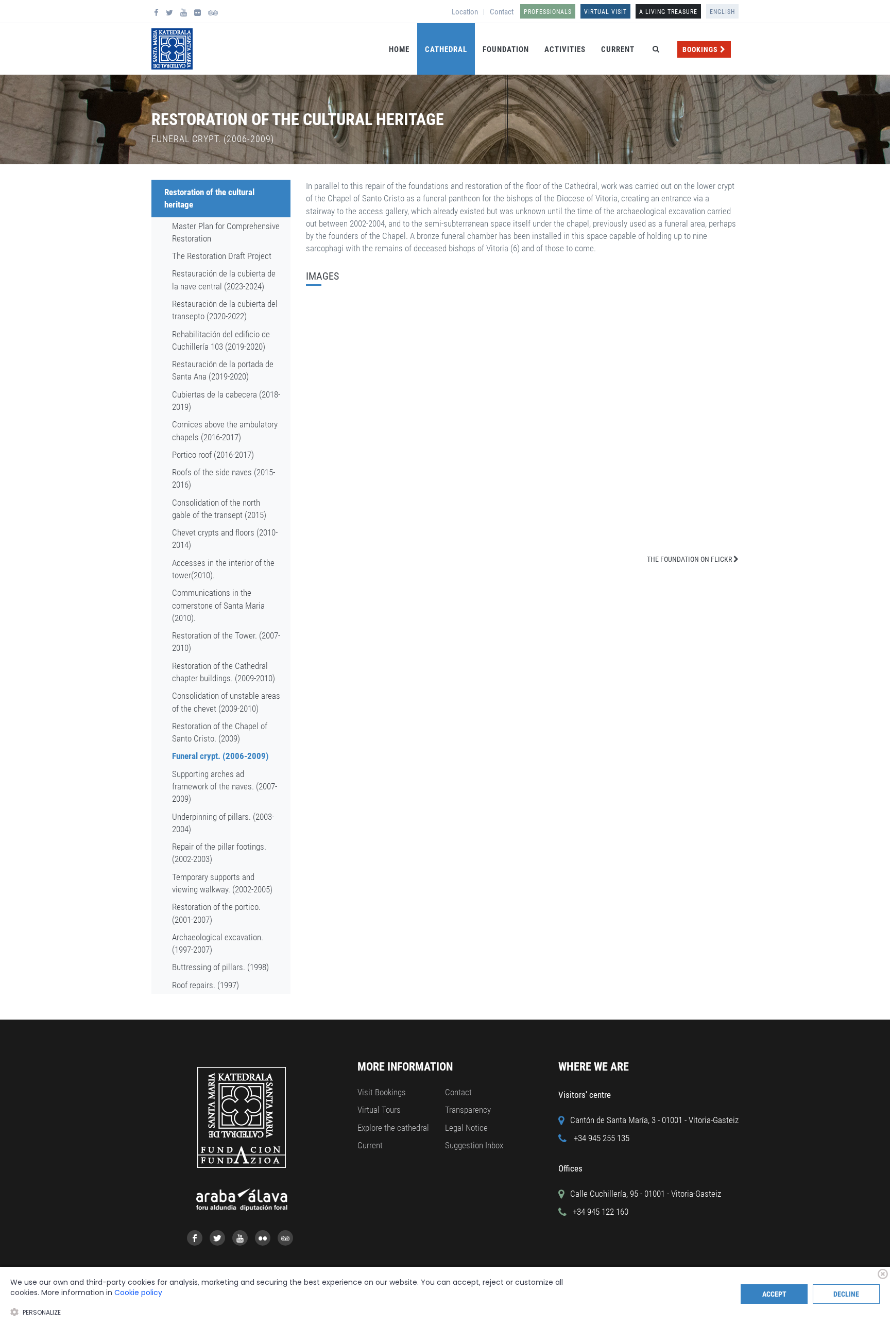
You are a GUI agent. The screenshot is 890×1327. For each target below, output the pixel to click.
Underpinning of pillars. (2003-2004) (223, 823)
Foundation (506, 49)
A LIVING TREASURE (668, 11)
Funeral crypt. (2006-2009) (220, 756)
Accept (774, 1294)
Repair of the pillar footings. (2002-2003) (219, 852)
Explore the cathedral (393, 1128)
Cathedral (446, 49)
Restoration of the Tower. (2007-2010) (226, 641)
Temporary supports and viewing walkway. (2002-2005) (222, 883)
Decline (846, 1294)
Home (399, 49)
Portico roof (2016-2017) (213, 455)
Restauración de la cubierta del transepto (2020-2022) (225, 310)
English (722, 11)
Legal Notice (466, 1128)
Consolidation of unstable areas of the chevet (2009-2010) (226, 702)
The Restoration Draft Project (221, 256)
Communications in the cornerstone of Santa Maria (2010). (218, 605)
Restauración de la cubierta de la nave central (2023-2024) (224, 279)
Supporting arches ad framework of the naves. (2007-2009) (224, 786)
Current (618, 49)
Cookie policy (138, 1292)
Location (465, 11)
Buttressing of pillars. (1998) (220, 967)
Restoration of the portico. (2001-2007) (216, 913)
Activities (565, 49)
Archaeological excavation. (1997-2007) (217, 943)
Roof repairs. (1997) (205, 985)
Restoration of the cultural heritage (209, 198)
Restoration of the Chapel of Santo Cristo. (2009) (219, 732)
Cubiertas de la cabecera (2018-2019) (226, 400)
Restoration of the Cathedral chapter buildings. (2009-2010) (223, 672)
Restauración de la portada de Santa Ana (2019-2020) (222, 370)
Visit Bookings (381, 1092)
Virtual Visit (605, 11)
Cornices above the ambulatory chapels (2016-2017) (225, 430)
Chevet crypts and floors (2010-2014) (225, 538)
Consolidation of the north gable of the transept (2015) (219, 508)
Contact (502, 11)
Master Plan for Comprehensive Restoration (226, 232)
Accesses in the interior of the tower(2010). (223, 569)
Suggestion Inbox (474, 1145)
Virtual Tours (379, 1110)
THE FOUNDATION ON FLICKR (690, 559)
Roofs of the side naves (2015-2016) (223, 478)
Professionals (548, 11)
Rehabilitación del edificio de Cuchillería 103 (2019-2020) (221, 340)
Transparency (468, 1110)
